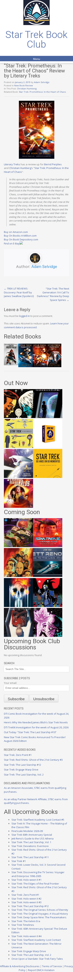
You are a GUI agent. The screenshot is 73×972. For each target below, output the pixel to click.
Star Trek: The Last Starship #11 (30, 857)
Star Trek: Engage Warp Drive (21, 769)
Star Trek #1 (18, 861)
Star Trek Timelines (22, 925)
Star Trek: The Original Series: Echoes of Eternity (39, 910)
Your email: (10, 683)
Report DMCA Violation (41, 970)
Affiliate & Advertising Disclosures (20, 966)
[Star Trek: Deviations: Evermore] (47, 606)
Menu (36, 58)
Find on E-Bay (12, 243)
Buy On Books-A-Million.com (20, 235)
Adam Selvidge (41, 82)
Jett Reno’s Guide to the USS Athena (32, 838)
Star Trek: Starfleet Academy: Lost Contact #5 (37, 819)
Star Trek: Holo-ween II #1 (26, 879)
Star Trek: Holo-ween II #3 (26, 902)
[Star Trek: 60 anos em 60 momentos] (47, 477)
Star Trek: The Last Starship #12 (22, 764)
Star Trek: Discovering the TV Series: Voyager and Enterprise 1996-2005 (37, 874)
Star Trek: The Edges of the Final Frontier (35, 883)
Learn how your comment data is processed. (36, 325)
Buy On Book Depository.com (21, 239)
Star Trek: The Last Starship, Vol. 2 (24, 774)
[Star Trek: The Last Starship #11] (47, 636)
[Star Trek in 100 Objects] (18, 447)
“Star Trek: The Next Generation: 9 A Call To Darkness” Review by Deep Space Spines (53, 294)
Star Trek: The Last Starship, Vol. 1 (31, 842)
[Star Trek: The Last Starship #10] (18, 417)
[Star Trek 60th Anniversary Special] (18, 576)
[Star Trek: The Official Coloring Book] (18, 477)
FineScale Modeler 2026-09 (27, 831)
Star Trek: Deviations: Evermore (30, 846)
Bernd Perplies (53, 164)
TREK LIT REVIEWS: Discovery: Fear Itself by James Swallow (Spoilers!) (19, 292)
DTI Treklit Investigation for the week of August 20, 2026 (36, 727)
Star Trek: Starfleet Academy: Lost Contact (36, 940)
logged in (24, 316)
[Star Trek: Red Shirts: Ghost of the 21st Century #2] (18, 636)
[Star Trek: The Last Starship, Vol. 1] (18, 606)
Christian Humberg (27, 88)
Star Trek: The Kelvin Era (25, 921)
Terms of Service (52, 966)
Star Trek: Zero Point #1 (18, 755)
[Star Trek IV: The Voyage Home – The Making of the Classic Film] (47, 546)
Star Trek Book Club (36, 39)
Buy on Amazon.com (16, 232)
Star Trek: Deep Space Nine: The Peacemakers (38, 917)
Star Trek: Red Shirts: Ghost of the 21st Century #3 (33, 759)
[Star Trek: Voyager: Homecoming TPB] (47, 417)
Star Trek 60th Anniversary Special (31, 834)
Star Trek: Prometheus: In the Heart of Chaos (42, 91)
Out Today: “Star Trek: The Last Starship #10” (30, 732)
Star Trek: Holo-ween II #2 (26, 898)
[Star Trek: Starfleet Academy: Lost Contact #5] (18, 546)
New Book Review (23, 85)
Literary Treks (12, 164)
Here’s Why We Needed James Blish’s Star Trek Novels (36, 722)
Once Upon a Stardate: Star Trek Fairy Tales (37, 958)
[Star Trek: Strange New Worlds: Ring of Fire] (18, 507)
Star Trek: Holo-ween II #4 (26, 936)
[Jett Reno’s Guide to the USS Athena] (47, 576)
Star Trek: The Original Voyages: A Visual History (39, 913)
